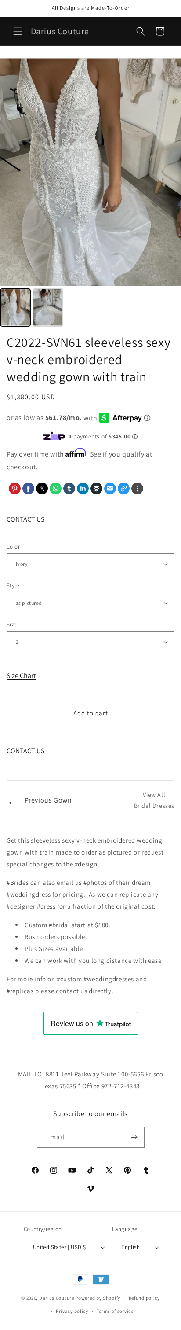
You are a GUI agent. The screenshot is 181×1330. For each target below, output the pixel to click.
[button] (17, 31)
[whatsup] (56, 488)
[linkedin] (83, 488)
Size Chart (21, 675)
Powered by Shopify (97, 1298)
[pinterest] (15, 488)
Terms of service (115, 1311)
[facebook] (28, 488)
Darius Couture (56, 1298)
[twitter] (42, 488)
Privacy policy (72, 1311)
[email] (110, 488)
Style (13, 585)
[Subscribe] (134, 1137)
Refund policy (144, 1298)
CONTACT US (25, 519)
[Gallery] (90, 193)
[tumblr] (69, 488)
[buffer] (96, 488)
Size (12, 624)
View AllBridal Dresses (154, 800)
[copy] (124, 488)
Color (13, 546)
